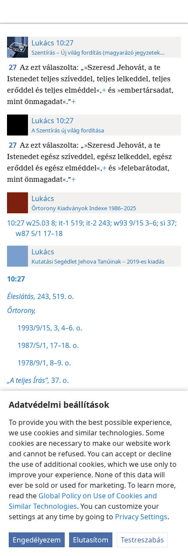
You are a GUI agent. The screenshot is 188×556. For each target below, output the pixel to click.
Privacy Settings (141, 516)
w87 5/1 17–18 (39, 233)
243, (29, 296)
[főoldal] (13, 11)
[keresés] (177, 11)
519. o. (62, 296)
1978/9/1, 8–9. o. (44, 363)
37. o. (38, 380)
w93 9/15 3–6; (135, 223)
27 (13, 67)
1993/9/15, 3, (38, 328)
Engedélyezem (37, 540)
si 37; (167, 223)
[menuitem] (13, 11)
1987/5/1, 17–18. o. (48, 345)
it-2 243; (98, 223)
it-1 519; (70, 223)
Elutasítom (90, 540)
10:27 (15, 223)
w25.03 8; (41, 223)
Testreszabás (142, 540)
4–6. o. (70, 328)
